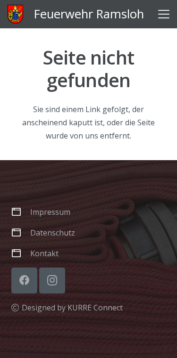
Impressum (50, 212)
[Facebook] (24, 280)
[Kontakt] (20, 253)
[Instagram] (52, 280)
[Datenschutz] (20, 232)
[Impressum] (20, 211)
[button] (164, 14)
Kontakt (44, 253)
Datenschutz (52, 233)
